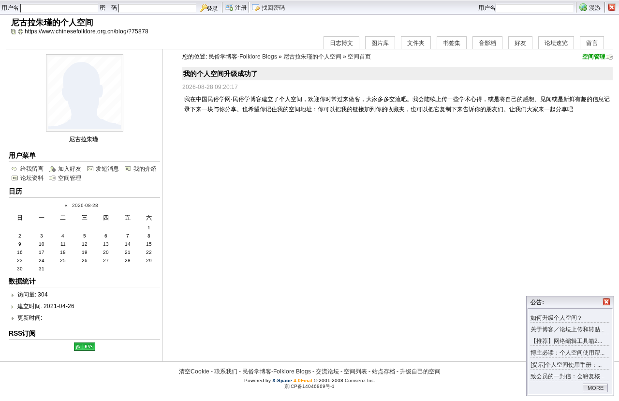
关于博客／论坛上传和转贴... (567, 329)
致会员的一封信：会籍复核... (567, 376)
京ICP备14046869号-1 (309, 386)
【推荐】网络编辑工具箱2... (566, 341)
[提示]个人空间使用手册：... (566, 364)
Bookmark (21, 31)
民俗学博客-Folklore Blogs (242, 56)
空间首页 (359, 56)
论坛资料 (32, 178)
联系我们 (225, 371)
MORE (596, 388)
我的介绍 (145, 168)
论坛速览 (556, 43)
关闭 (606, 302)
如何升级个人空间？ (557, 317)
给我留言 (32, 168)
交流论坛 (327, 371)
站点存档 (383, 371)
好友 (520, 43)
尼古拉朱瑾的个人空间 (312, 56)
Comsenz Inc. (360, 380)
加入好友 (69, 168)
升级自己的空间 (420, 371)
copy (14, 31)
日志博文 (341, 43)
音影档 (487, 43)
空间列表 (355, 371)
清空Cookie (194, 371)
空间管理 (593, 56)
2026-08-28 (85, 205)
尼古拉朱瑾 (83, 139)
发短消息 (107, 168)
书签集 (451, 43)
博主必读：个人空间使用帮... (567, 352)
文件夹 (416, 43)
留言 (592, 43)
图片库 (380, 43)
